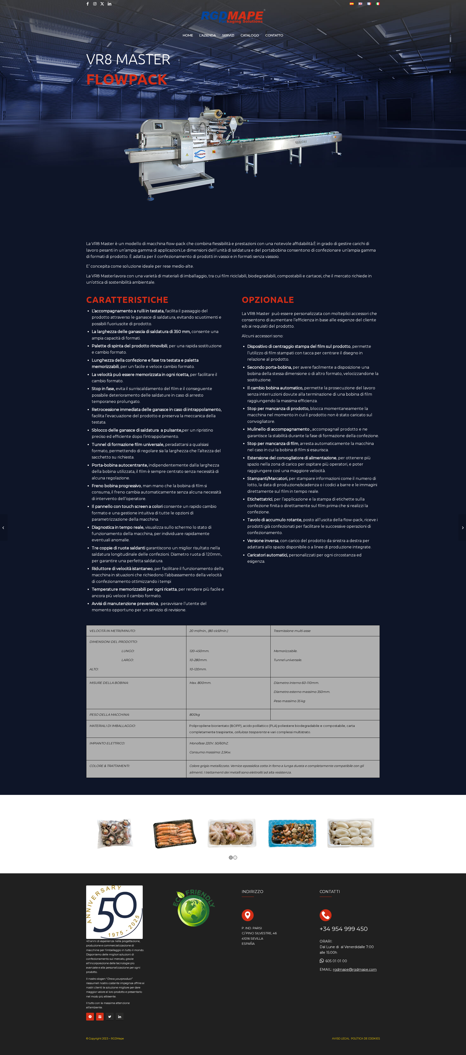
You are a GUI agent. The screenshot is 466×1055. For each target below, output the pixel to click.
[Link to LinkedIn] (109, 3)
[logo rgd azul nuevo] (233, 18)
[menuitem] (351, 3)
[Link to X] (102, 3)
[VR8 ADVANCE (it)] (462, 527)
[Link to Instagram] (95, 3)
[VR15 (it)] (4, 527)
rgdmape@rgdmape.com (355, 969)
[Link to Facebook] (87, 3)
